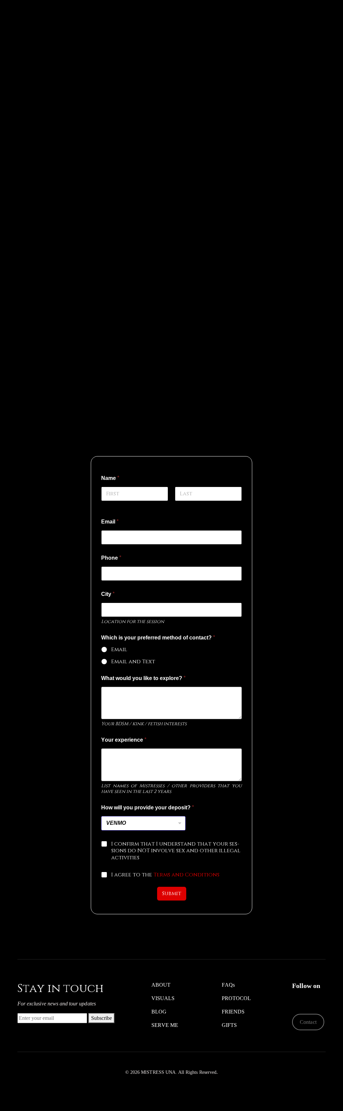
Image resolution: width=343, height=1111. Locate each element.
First (107, 505)
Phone (111, 558)
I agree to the (165, 874)
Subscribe (101, 1018)
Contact (308, 1022)
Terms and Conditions (186, 874)
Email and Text (133, 661)
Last (180, 505)
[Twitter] (296, 998)
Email (110, 521)
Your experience (123, 740)
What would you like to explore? (143, 678)
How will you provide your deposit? (147, 807)
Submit (171, 893)
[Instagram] (307, 998)
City (108, 594)
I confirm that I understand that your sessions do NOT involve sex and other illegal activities (176, 851)
